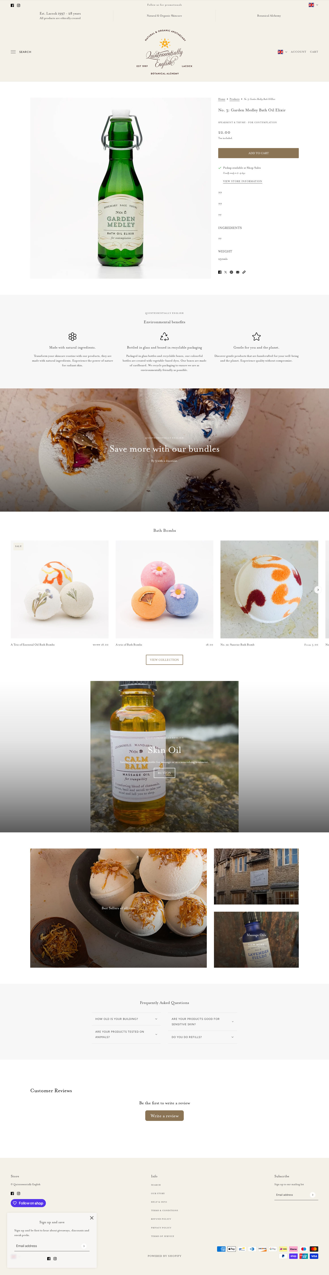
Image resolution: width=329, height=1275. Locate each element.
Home (221, 99)
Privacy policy (161, 1227)
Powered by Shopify (165, 1256)
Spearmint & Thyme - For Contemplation (247, 122)
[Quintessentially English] (164, 52)
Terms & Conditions (164, 1210)
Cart (314, 51)
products (234, 99)
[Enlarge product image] (120, 188)
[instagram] (18, 4)
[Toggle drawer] (13, 51)
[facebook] (12, 4)
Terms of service (162, 1236)
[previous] (11, 544)
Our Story (158, 1193)
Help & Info (159, 1202)
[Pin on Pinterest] (231, 271)
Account (298, 51)
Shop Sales (254, 168)
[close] (92, 1217)
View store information (242, 181)
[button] (244, 271)
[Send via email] (237, 271)
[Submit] (84, 1246)
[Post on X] (226, 271)
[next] (318, 590)
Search (25, 52)
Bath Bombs (164, 530)
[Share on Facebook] (219, 271)
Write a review (165, 1116)
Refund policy (161, 1219)
